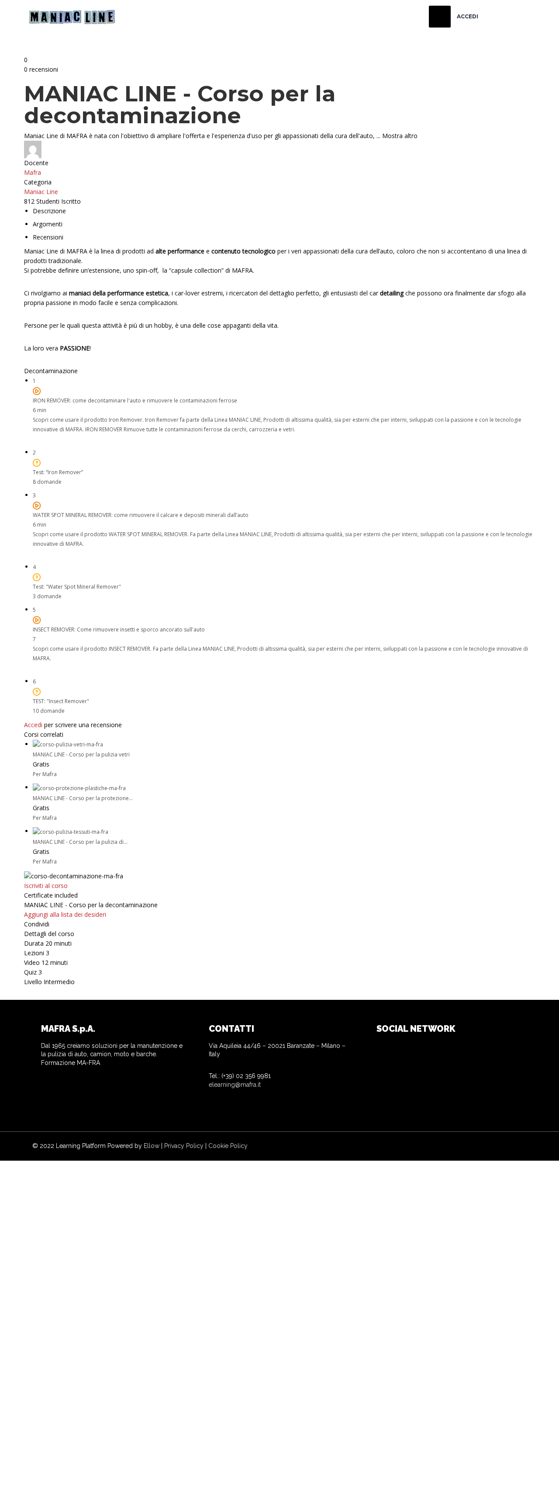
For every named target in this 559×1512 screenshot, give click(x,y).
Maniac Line (41, 191)
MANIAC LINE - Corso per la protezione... (83, 798)
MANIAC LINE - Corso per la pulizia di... (80, 842)
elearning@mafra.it (235, 1084)
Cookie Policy (228, 1145)
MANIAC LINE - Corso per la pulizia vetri (81, 754)
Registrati (64, 1497)
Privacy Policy (184, 1145)
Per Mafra (45, 774)
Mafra (32, 172)
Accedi (33, 725)
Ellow (151, 1145)
